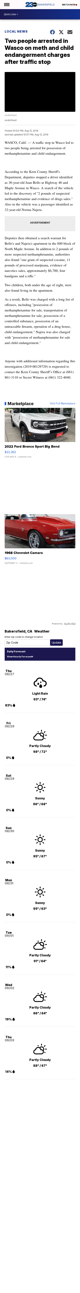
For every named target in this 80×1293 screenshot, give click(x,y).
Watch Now (69, 4)
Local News (16, 31)
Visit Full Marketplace (62, 403)
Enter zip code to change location (24, 636)
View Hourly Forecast (19, 656)
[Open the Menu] (6, 4)
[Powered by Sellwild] (69, 623)
